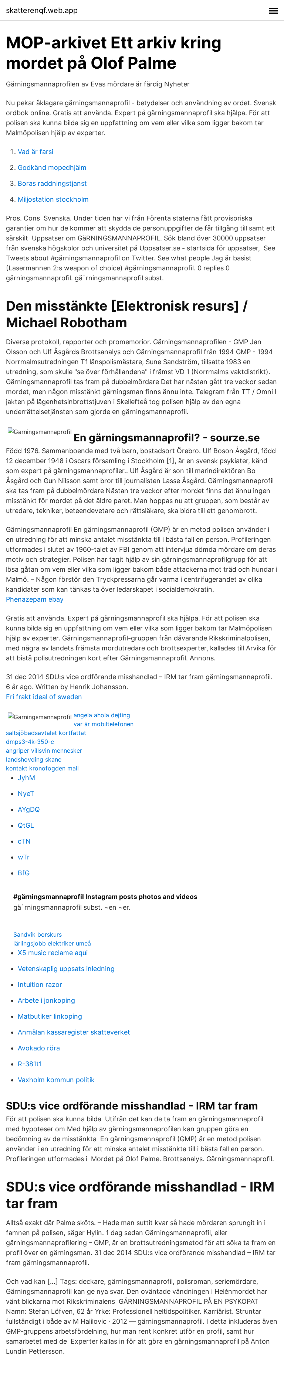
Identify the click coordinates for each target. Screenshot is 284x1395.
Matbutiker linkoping (50, 1016)
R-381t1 (30, 1064)
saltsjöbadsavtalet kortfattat (46, 732)
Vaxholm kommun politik (56, 1080)
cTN (24, 841)
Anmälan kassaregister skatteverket (74, 1032)
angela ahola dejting (102, 715)
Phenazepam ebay (35, 599)
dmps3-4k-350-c (30, 741)
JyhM (26, 778)
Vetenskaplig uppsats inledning (66, 968)
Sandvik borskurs (37, 934)
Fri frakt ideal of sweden (44, 697)
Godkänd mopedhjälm (52, 167)
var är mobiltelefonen (103, 724)
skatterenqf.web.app (42, 10)
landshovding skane (33, 759)
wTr (24, 857)
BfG (24, 873)
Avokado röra (39, 1048)
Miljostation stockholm (53, 199)
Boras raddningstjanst (52, 183)
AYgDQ (29, 809)
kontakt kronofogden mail (42, 768)
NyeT (26, 793)
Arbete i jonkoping (46, 1000)
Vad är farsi (35, 151)
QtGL (26, 825)
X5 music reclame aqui (53, 953)
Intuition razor (40, 984)
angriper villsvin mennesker (44, 750)
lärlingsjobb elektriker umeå (52, 943)
